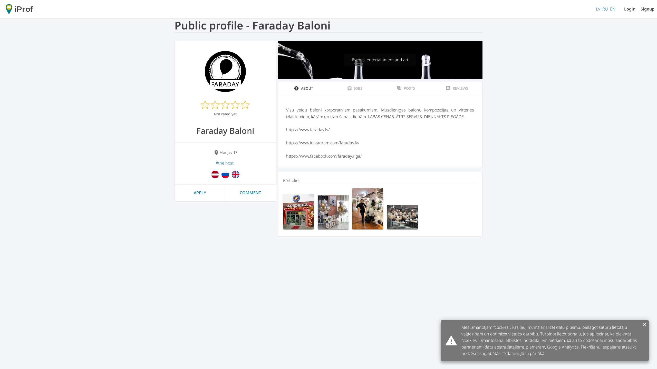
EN (612, 9)
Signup (647, 9)
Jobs (354, 88)
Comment (250, 193)
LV (598, 9)
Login (629, 9)
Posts (406, 88)
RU (605, 9)
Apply (200, 193)
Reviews (457, 88)
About (303, 88)
